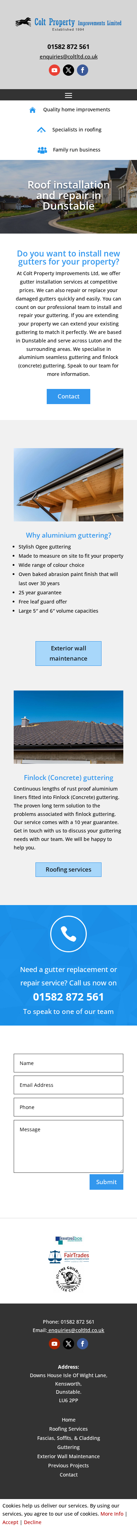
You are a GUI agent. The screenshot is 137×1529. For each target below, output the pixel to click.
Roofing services (68, 869)
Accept (10, 1522)
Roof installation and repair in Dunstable (68, 195)
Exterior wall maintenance (68, 653)
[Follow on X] (68, 70)
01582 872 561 (68, 46)
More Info (111, 1513)
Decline (32, 1522)
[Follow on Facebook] (82, 70)
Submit (106, 1182)
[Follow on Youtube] (54, 70)
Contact (68, 396)
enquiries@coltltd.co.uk (76, 1330)
